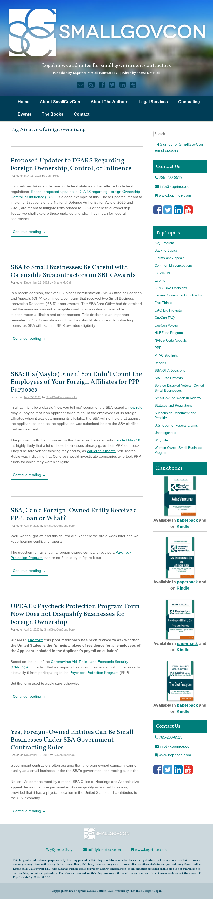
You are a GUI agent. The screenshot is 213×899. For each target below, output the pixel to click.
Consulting (189, 102)
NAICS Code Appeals (171, 340)
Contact (81, 114)
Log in (158, 891)
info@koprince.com (176, 186)
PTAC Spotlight (166, 355)
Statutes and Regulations (173, 405)
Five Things (163, 303)
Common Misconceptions (174, 265)
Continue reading (29, 232)
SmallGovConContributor (61, 397)
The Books (52, 114)
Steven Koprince (64, 754)
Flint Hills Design (140, 891)
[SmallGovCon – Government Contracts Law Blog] (106, 839)
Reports (160, 363)
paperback (187, 520)
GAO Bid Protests (168, 310)
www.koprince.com (174, 195)
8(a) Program (164, 243)
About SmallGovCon (60, 102)
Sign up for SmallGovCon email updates (179, 147)
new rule (135, 407)
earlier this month (101, 451)
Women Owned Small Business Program (178, 450)
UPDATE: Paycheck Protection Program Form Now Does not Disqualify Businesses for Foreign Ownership (75, 614)
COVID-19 (162, 273)
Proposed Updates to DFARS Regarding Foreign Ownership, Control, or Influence (71, 164)
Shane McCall (62, 282)
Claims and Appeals (169, 258)
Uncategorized (165, 433)
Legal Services (153, 102)
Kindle (183, 526)
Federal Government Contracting (179, 295)
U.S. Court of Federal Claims (176, 425)
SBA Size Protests (169, 378)
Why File (161, 440)
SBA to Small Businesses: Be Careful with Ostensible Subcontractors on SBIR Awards (73, 271)
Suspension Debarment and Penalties (175, 415)
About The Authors (109, 102)
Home (23, 102)
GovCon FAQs (165, 318)
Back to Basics (166, 250)
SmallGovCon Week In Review (178, 398)
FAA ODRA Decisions (171, 288)
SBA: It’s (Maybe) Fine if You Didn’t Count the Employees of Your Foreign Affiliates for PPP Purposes (76, 382)
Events (24, 114)
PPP (158, 348)
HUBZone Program (169, 333)
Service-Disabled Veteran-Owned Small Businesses (179, 388)
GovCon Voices (166, 325)
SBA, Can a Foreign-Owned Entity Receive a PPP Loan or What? (74, 514)
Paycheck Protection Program (94, 672)
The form (35, 640)
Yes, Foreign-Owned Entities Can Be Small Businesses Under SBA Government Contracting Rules (72, 740)
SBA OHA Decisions (170, 370)
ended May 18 (128, 440)
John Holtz (52, 175)
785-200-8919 (170, 177)
